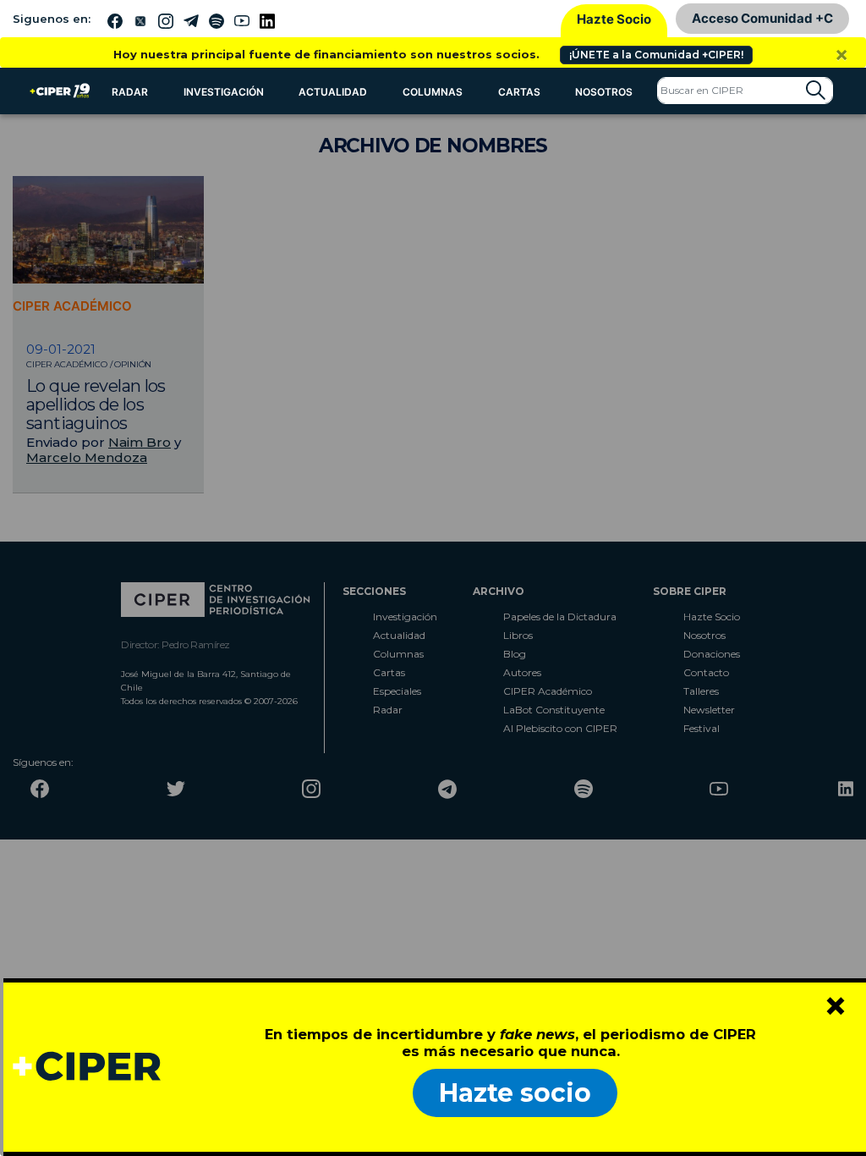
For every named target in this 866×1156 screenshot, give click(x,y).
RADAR (130, 91)
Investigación (224, 91)
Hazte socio (515, 1093)
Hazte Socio (614, 19)
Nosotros (604, 91)
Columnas (433, 91)
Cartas (519, 91)
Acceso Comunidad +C (762, 18)
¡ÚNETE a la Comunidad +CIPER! (656, 54)
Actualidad (333, 91)
